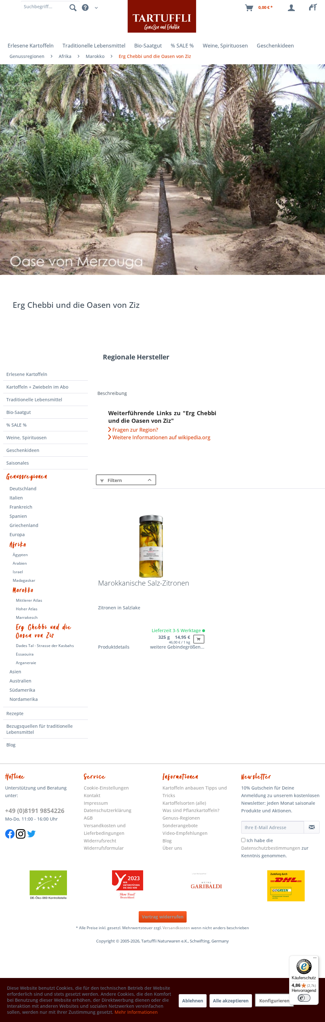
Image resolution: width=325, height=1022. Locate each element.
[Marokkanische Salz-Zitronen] (151, 546)
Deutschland (23, 489)
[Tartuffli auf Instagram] (20, 841)
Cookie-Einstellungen (106, 788)
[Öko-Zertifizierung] (48, 886)
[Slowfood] (127, 886)
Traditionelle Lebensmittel (34, 400)
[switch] (304, 998)
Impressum (96, 803)
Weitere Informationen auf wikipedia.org (160, 437)
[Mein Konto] (292, 8)
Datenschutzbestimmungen (270, 848)
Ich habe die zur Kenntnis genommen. (274, 848)
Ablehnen (192, 1001)
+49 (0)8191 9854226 (34, 811)
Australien (20, 681)
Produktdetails (113, 647)
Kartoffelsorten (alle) (184, 803)
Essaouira (25, 654)
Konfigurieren (274, 1001)
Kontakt (92, 795)
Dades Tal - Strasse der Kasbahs (45, 645)
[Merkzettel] (314, 8)
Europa (17, 534)
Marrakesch (27, 617)
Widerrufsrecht (100, 841)
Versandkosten (176, 927)
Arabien (20, 563)
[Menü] (315, 959)
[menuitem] (315, 8)
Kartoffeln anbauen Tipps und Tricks (194, 791)
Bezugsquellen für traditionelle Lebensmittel (39, 729)
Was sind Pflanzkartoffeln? (190, 810)
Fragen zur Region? (134, 429)
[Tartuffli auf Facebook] (10, 841)
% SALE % (16, 425)
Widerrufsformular (104, 848)
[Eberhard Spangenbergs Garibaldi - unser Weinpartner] (206, 886)
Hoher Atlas (26, 609)
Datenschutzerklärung (107, 810)
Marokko (23, 590)
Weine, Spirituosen (26, 438)
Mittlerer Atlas (29, 600)
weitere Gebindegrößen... (177, 647)
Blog (11, 745)
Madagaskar (24, 580)
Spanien (18, 516)
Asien (15, 672)
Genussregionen (26, 477)
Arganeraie (26, 662)
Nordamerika (24, 699)
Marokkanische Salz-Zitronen (143, 583)
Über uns (172, 848)
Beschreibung (112, 393)
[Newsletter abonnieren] (312, 827)
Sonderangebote (180, 825)
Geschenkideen (22, 450)
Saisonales (17, 463)
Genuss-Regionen (181, 818)
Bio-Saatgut (18, 412)
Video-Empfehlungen (185, 833)
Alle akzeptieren (231, 1001)
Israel (18, 571)
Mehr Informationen (136, 1012)
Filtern (114, 480)
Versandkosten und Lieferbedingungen (105, 829)
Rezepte (14, 713)
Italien (16, 498)
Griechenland (24, 525)
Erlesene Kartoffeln (26, 374)
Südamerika (22, 690)
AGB (88, 818)
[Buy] (198, 639)
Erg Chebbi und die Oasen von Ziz (44, 631)
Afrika (18, 545)
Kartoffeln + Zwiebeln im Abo (37, 387)
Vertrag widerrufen (162, 917)
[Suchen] (73, 7)
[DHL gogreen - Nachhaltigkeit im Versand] (286, 886)
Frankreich (21, 507)
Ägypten (20, 554)
